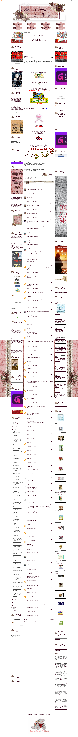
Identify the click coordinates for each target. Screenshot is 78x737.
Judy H (28, 442)
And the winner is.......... (16, 568)
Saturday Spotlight (57, 692)
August (14, 429)
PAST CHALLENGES (14, 143)
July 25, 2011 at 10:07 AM (32, 272)
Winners (58, 706)
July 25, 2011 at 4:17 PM (32, 372)
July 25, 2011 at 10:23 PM (32, 431)
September (15, 428)
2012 (13, 420)
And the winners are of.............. (17, 502)
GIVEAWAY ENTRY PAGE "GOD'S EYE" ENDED (17, 510)
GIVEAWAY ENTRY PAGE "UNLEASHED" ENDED (17, 546)
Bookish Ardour (60, 322)
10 (51, 265)
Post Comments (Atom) (32, 621)
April (14, 600)
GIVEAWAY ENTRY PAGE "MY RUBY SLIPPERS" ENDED (17, 469)
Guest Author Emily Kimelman (18, 543)
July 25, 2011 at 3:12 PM (32, 325)
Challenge (64, 668)
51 (51, 588)
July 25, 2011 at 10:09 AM (32, 288)
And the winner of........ (16, 463)
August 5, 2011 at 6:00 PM (32, 615)
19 (51, 336)
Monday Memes (15, 471)
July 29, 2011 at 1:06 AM (32, 502)
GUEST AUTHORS (14, 141)
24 (51, 374)
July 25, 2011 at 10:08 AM (32, 280)
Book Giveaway (60, 665)
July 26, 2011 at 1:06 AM (32, 447)
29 (51, 418)
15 (51, 302)
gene (28, 524)
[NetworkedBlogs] (61, 154)
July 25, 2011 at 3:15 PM (32, 346)
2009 (13, 608)
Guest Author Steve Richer (17, 562)
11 (51, 274)
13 (51, 290)
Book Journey (57, 360)
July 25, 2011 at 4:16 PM (32, 365)
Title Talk (61, 700)
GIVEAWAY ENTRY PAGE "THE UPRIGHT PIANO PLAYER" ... (17, 578)
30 (51, 426)
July (14, 431)
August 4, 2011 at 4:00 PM (32, 577)
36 (51, 471)
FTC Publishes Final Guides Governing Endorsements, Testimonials (16, 327)
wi (66, 705)
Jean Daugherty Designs (18, 408)
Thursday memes (15, 525)
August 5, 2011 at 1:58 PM (32, 600)
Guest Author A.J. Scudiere (17, 508)
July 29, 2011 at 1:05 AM (32, 495)
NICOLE (28, 595)
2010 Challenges (57, 656)
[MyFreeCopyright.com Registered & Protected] (39, 714)
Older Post (52, 619)
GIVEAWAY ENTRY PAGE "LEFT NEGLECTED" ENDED (17, 440)
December (15, 423)
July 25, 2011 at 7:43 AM (32, 201)
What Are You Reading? (59, 705)
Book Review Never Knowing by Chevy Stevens (17, 587)
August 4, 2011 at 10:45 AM (33, 552)
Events (57, 672)
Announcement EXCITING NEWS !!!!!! (17, 584)
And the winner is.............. (17, 555)
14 (51, 296)
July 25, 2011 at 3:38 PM (32, 352)
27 (51, 404)
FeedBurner (63, 98)
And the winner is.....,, (16, 450)
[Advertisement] (15, 655)
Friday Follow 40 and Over (59, 675)
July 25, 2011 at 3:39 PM (32, 358)
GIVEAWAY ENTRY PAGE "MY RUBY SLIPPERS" (38, 34)
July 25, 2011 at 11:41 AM (32, 300)
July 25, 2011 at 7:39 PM (32, 423)
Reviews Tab (57, 691)
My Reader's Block (63, 432)
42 (51, 514)
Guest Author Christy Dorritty (17, 536)
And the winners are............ (17, 479)
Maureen (28, 361)
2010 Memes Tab (58, 657)
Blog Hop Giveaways (59, 664)
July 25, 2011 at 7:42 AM (32, 193)
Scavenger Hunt (15, 556)
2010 (13, 607)
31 (51, 434)
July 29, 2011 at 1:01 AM (32, 481)
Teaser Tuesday (15, 462)
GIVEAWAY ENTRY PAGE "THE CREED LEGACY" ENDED (17, 454)
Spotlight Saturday (57, 695)
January (14, 605)
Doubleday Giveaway (58, 671)
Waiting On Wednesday (60, 702)
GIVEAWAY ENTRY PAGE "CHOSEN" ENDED (17, 559)
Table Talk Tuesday (62, 698)
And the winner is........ (16, 458)
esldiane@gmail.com (30, 540)
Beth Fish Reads (63, 501)
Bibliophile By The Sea (58, 369)
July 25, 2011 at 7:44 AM (32, 209)
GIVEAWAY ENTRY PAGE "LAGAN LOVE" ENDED (17, 572)
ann (27, 319)
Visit (13, 308)
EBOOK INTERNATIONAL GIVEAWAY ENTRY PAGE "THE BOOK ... (17, 539)
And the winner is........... (16, 513)
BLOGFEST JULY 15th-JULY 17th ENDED (17, 516)
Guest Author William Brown (17, 528)
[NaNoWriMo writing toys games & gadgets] (61, 314)
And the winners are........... (17, 433)
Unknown (28, 531)
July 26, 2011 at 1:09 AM (32, 455)
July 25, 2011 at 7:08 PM (32, 409)
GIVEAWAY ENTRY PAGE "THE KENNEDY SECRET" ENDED (18, 564)
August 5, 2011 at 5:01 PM (32, 607)
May (14, 599)
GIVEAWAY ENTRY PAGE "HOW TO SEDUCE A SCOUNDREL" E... (17, 523)
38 (51, 484)
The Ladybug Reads (59, 347)
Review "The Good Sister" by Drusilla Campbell (17, 460)
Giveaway (29, 178)
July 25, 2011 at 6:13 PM (32, 402)
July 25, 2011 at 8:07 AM (32, 245)
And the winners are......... (17, 542)
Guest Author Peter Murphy (17, 570)
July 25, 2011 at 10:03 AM (32, 263)
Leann (28, 290)
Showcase (61, 693)
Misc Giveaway (57, 685)
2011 (13, 422)
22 (51, 361)
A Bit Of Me (15, 435)
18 (51, 328)
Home (39, 619)
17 (51, 318)
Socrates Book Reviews (62, 318)
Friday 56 (56, 673)
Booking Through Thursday (17, 448)
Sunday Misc (62, 695)
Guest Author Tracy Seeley (17, 466)
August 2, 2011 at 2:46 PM (32, 537)
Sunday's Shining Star (16, 432)
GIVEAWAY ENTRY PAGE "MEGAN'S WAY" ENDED (17, 594)
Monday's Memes (16, 547)
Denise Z (28, 375)
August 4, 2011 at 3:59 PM (32, 570)
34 (51, 458)
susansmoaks (29, 588)
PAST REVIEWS (13, 145)
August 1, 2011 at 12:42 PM (32, 528)
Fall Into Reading (62, 672)
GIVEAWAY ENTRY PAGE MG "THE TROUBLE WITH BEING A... (18, 483)
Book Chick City (61, 480)
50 (51, 580)
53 (51, 602)
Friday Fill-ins (59, 674)
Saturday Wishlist (63, 692)
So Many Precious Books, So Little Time (60, 379)
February (14, 603)
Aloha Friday (59, 663)
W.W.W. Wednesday (16, 456)
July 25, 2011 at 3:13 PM (32, 333)
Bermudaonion (64, 625)
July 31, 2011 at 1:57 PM (32, 521)
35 (51, 466)
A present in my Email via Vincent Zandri (17, 447)
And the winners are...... (16, 519)
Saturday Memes (62, 691)
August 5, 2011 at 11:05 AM (33, 592)
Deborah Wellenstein (30, 580)
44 (51, 530)
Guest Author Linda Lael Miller (18, 451)
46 (51, 549)
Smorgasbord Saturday (63, 694)
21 (51, 354)
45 (51, 540)
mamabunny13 (29, 477)
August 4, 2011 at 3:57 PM (32, 560)
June (14, 598)
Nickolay (28, 555)
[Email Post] (36, 177)
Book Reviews (62, 666)
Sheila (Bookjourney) (30, 187)
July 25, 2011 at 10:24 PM (32, 439)
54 (51, 609)
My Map (56, 551)
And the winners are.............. (17, 575)
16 (51, 309)
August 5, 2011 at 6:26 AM (32, 585)
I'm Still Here (15, 596)
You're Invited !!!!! (16, 465)
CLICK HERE (17, 88)
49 (51, 573)
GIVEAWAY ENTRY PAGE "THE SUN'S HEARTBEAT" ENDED (18, 490)
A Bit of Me (62, 661)
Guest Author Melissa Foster (17, 592)
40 (51, 497)
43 (51, 524)
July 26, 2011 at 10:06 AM (32, 469)
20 (51, 348)
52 (51, 594)
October (14, 426)
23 (51, 368)
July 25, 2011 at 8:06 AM (32, 237)
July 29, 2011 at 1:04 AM (32, 488)
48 (51, 562)
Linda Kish (29, 310)
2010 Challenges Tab (63, 656)
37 (51, 477)
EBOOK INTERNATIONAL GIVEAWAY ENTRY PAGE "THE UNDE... (17, 531)
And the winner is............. (17, 476)
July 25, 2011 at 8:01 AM (32, 229)
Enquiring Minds (64, 671)
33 (51, 450)
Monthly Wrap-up (59, 686)
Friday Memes (15, 443)
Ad (55, 663)
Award (65, 663)
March (14, 602)
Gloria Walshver (29, 404)
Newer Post (26, 619)
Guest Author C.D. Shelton (17, 495)
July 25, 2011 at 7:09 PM (32, 415)
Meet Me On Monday (58, 684)
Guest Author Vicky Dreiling (17, 520)
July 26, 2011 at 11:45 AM (32, 475)
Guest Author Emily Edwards (17, 480)
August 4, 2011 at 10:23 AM (33, 546)
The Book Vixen (60, 597)
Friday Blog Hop (63, 673)
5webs (28, 265)
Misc (64, 684)
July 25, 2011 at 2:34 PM (32, 316)
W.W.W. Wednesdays (63, 701)
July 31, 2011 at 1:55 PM (32, 512)
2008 (13, 610)
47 (51, 554)
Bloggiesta (56, 665)
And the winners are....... (16, 444)
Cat (27, 219)
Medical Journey (63, 683)
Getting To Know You (63, 676)
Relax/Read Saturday (58, 690)
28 (51, 411)
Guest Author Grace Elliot (17, 503)
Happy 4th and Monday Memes (18, 582)
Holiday (62, 680)
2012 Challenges (62, 660)
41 (51, 504)
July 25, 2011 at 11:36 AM (32, 293)
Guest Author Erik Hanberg (17, 552)
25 (51, 388)
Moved (12, 633)
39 (51, 491)
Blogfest (64, 664)
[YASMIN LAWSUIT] (39, 735)
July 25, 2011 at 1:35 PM (32, 307)
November (15, 425)
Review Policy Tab (64, 690)
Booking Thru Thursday (60, 667)
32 (51, 442)
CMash (56, 105)
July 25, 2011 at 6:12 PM (32, 386)
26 (51, 396)
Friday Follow (65, 674)
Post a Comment (26, 617)
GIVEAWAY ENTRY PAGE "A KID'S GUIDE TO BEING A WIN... (17, 498)
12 (51, 282)
